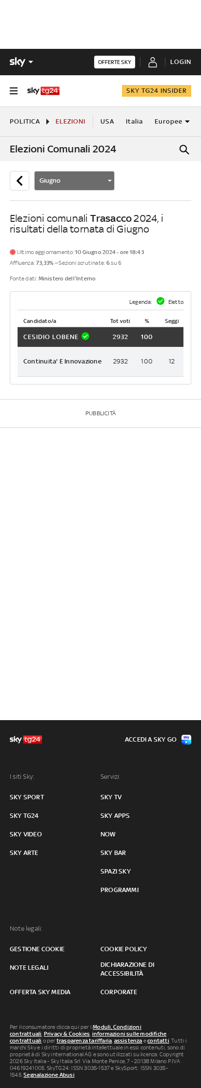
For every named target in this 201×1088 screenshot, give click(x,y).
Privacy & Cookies (67, 1033)
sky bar (113, 852)
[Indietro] (19, 181)
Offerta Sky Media (40, 992)
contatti (158, 1040)
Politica (25, 121)
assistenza (128, 1040)
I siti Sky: (22, 776)
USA (107, 121)
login (180, 61)
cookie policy (123, 949)
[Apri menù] (14, 91)
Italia (134, 121)
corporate (118, 992)
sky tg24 (24, 815)
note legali (29, 967)
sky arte (24, 852)
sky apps (115, 815)
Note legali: (26, 928)
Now (108, 834)
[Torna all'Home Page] (43, 91)
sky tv (110, 797)
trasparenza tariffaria (84, 1040)
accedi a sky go (151, 739)
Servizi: (110, 776)
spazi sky (115, 871)
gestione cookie (37, 949)
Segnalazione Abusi (49, 1074)
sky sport (27, 797)
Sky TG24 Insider (156, 90)
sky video (26, 834)
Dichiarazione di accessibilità (127, 969)
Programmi (119, 890)
